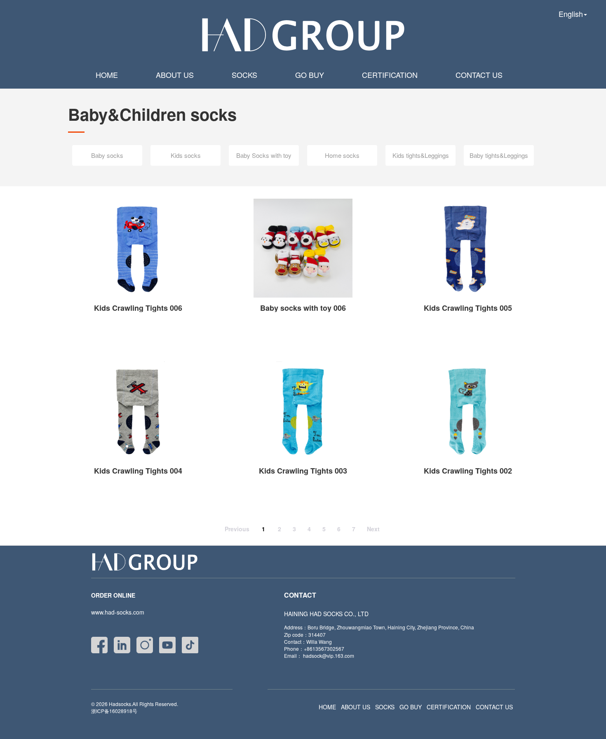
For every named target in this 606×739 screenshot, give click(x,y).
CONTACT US (479, 74)
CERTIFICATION (390, 74)
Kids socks (186, 155)
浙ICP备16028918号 (114, 710)
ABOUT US (175, 74)
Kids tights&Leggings (420, 155)
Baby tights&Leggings (499, 155)
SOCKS (244, 74)
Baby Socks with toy (263, 155)
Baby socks (107, 155)
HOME (107, 74)
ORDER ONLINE (113, 595)
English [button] (571, 13)
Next (373, 529)
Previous (237, 529)
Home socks (342, 155)
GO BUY (309, 74)
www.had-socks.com (117, 612)
